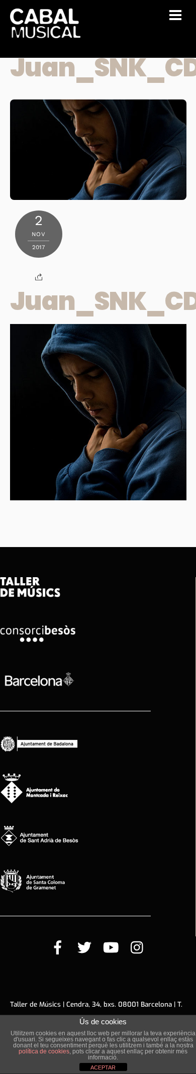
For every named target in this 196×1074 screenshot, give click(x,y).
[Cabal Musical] (45, 33)
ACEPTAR (103, 1067)
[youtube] (111, 948)
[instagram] (138, 948)
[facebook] (58, 948)
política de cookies (44, 1051)
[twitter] (84, 948)
